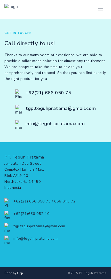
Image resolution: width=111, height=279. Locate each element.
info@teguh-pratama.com (55, 123)
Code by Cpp (13, 273)
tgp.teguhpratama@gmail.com (61, 108)
